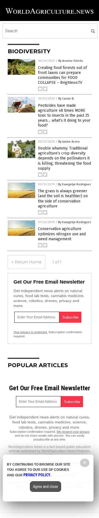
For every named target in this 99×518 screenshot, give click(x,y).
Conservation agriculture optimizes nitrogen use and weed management (62, 233)
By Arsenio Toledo (70, 61)
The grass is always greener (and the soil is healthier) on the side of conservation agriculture (63, 199)
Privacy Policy (36, 475)
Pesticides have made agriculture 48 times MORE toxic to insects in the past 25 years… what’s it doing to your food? (64, 115)
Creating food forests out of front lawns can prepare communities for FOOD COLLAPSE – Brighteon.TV (62, 75)
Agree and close (45, 486)
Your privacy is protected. (30, 332)
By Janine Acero (69, 141)
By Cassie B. (66, 98)
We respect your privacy (73, 431)
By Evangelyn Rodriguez (74, 184)
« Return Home (27, 262)
